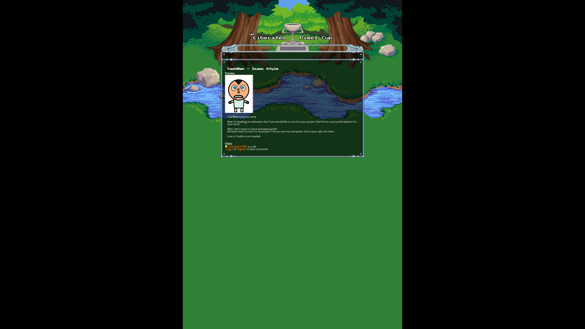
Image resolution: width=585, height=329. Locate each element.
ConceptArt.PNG (237, 147)
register (241, 149)
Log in (229, 149)
